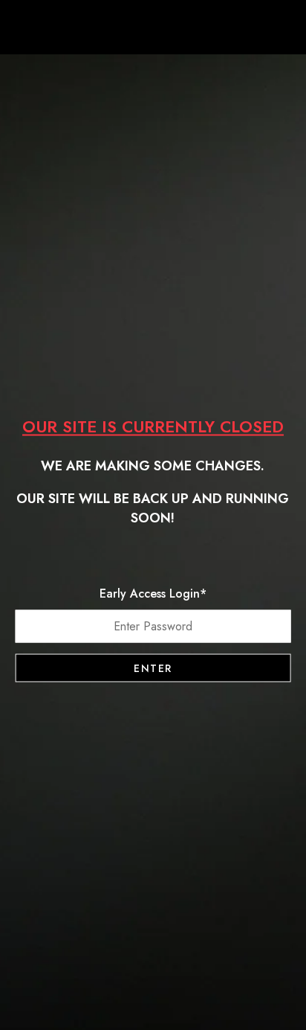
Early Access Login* (153, 593)
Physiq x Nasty (153, 30)
